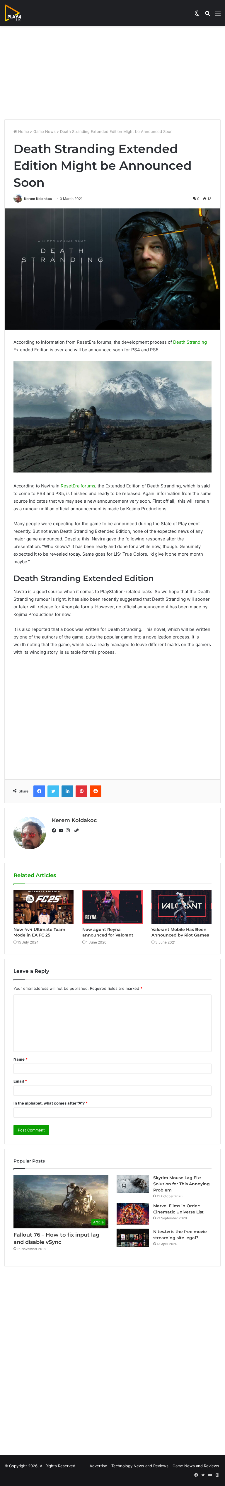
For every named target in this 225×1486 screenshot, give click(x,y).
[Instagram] (69, 830)
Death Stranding (190, 342)
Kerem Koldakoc (38, 198)
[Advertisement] (112, 73)
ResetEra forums (78, 486)
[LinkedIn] (67, 791)
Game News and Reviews (196, 1465)
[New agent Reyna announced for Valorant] (112, 907)
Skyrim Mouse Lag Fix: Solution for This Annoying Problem (181, 1184)
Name (20, 1059)
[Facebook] (39, 791)
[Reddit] (95, 791)
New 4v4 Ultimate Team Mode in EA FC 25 (39, 932)
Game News (44, 131)
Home (23, 131)
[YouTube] (62, 830)
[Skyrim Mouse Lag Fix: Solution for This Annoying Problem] (133, 1184)
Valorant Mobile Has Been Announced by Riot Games (180, 932)
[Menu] (218, 15)
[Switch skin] (197, 15)
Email (20, 1081)
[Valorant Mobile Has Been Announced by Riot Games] (181, 907)
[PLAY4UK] (18, 13)
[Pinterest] (81, 791)
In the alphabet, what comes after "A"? (50, 1103)
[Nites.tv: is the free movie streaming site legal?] (133, 1238)
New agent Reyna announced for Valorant (107, 932)
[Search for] (207, 15)
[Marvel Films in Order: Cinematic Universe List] (133, 1213)
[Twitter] (53, 791)
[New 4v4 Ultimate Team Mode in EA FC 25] (43, 907)
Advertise (98, 1465)
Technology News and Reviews (139, 1465)
